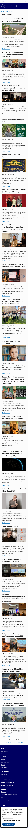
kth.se (2, 1)
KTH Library (4, 774)
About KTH (3, 759)
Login (25, 1)
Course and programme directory (9, 794)
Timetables (3, 791)
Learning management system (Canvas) (10, 800)
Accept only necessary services (12, 820)
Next (19, 742)
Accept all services (8, 824)
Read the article (6, 48)
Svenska (19, 6)
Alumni (3, 764)
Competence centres (6, 779)
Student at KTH (5, 762)
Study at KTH (4, 751)
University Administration (7, 785)
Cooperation (4, 756)
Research (3, 754)
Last (22, 742)
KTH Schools (4, 777)
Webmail (3, 797)
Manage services (8, 817)
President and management (7, 782)
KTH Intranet (4, 767)
